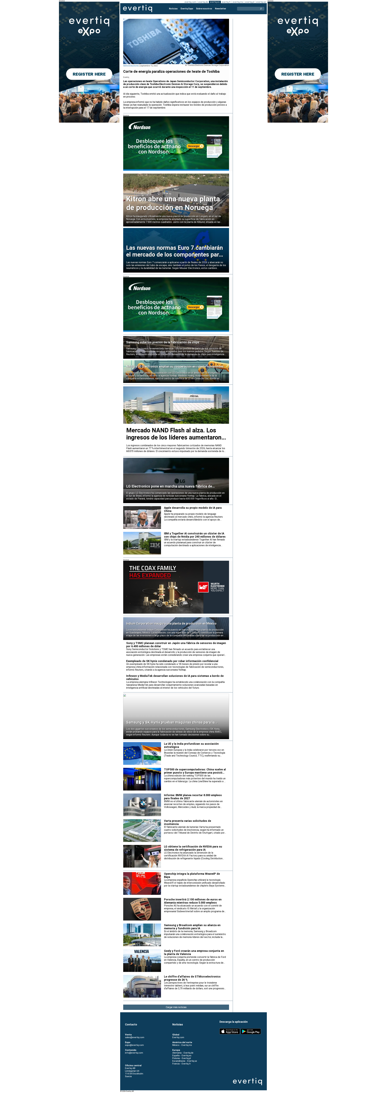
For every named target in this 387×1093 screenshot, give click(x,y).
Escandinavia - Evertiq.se (184, 1061)
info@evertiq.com (134, 1052)
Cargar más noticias (176, 1007)
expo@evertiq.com (134, 1045)
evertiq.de (203, 2)
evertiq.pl (249, 2)
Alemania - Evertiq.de (182, 1052)
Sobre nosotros (204, 8)
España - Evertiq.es (181, 1055)
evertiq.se (261, 2)
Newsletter (220, 8)
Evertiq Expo (187, 8)
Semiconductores (131, 66)
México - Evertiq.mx (182, 1045)
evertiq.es (215, 2)
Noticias (173, 8)
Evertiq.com (178, 1037)
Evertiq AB (137, 8)
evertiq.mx (238, 2)
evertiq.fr (226, 2)
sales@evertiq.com (134, 1037)
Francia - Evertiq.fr (181, 1063)
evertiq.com (190, 2)
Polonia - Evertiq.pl (181, 1058)
